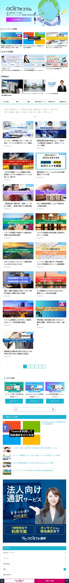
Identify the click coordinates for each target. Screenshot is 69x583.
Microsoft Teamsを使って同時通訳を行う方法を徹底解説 (54, 423)
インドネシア (49, 112)
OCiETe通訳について (18, 19)
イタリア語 (34, 112)
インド (41, 112)
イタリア (27, 112)
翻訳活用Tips (63, 101)
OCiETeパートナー (16, 109)
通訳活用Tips (51, 101)
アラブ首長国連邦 (10, 112)
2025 (7, 109)
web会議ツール (38, 109)
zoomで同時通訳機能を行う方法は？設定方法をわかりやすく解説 (33, 463)
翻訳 (29, 101)
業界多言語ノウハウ (40, 101)
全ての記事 (6, 101)
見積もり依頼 (50, 581)
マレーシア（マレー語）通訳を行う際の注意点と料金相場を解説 (33, 470)
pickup (25, 109)
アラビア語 (54, 109)
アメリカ (47, 109)
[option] (11, 40)
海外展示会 (6, 564)
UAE (31, 109)
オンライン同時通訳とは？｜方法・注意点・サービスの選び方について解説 (36, 455)
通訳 (17, 101)
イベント (6, 558)
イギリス (20, 112)
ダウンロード (14, 401)
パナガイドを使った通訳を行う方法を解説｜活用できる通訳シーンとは (35, 448)
